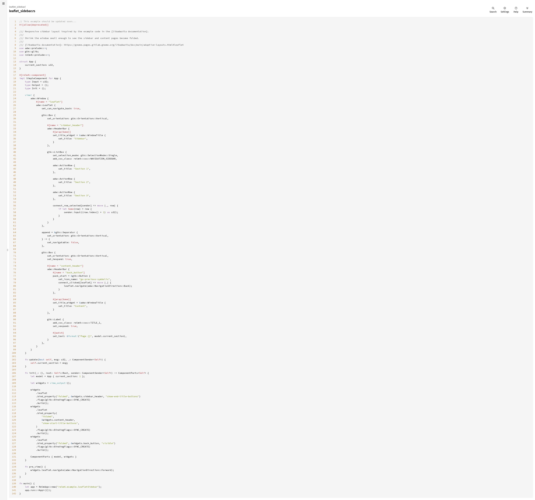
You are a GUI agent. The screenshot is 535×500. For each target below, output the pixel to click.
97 (14, 342)
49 (14, 182)
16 (14, 71)
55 (14, 202)
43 (14, 162)
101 (14, 356)
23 (14, 95)
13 (14, 61)
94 (14, 332)
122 (14, 426)
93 (14, 329)
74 (14, 265)
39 (14, 148)
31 (14, 121)
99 (14, 349)
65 (14, 235)
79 (14, 282)
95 (14, 336)
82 (14, 292)
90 (14, 319)
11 (14, 54)
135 (14, 470)
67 (14, 242)
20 (14, 85)
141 (14, 490)
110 (14, 386)
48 (14, 178)
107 (14, 376)
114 (14, 399)
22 (14, 91)
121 (14, 423)
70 (14, 252)
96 (14, 339)
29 (14, 115)
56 (14, 205)
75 (14, 269)
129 (14, 450)
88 (14, 312)
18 (14, 78)
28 (14, 111)
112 (14, 393)
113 (14, 396)
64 (14, 232)
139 (14, 483)
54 (14, 198)
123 (14, 429)
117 (14, 409)
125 (14, 436)
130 (14, 453)
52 (14, 192)
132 (14, 460)
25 (14, 101)
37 (14, 141)
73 (14, 262)
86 (14, 306)
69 (14, 249)
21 (14, 88)
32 (14, 125)
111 (14, 389)
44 (14, 165)
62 (14, 225)
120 (14, 419)
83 (14, 296)
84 (14, 299)
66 (14, 239)
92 (14, 326)
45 (14, 168)
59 (14, 215)
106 (14, 373)
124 (14, 433)
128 (14, 446)
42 (14, 158)
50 (14, 185)
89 (14, 316)
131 (14, 456)
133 (14, 463)
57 (14, 208)
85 (14, 302)
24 (14, 98)
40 (14, 152)
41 (14, 155)
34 (14, 131)
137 (14, 476)
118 (14, 413)
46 (14, 172)
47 (14, 175)
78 (14, 279)
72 (14, 259)
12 (14, 58)
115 (14, 403)
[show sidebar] (3, 3)
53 (14, 195)
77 (14, 275)
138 (14, 480)
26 (14, 105)
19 (14, 81)
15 (14, 68)
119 (14, 416)
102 (14, 359)
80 (14, 285)
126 (14, 439)
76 (14, 272)
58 (14, 212)
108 (14, 379)
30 (14, 118)
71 (14, 255)
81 (14, 289)
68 (14, 245)
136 (14, 473)
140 (14, 486)
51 (14, 188)
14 (14, 64)
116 (14, 406)
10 (14, 51)
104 (14, 366)
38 (14, 145)
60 (14, 218)
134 (14, 466)
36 (14, 138)
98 (14, 346)
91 (14, 322)
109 (14, 383)
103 (14, 362)
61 (14, 222)
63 (14, 229)
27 (14, 108)
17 (14, 75)
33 (14, 128)
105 (14, 369)
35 (14, 135)
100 (14, 352)
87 (14, 309)
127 (14, 443)
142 (14, 493)
